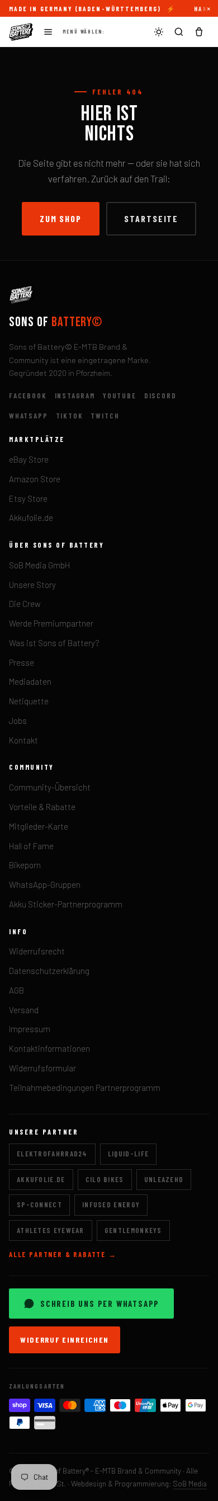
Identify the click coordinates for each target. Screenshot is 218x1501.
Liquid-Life (128, 1153)
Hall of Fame (31, 846)
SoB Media (190, 1483)
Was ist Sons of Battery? (54, 643)
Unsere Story (32, 585)
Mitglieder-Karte (38, 826)
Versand (24, 1010)
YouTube (119, 395)
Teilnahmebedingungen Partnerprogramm (84, 1088)
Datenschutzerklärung (49, 971)
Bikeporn (25, 865)
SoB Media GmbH (39, 565)
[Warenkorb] (199, 32)
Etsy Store (28, 498)
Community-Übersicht (50, 787)
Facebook (28, 395)
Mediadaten (30, 681)
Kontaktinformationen (49, 1048)
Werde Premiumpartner (51, 623)
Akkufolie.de (31, 517)
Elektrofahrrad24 (52, 1153)
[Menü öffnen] (48, 32)
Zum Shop (61, 218)
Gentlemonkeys (133, 1230)
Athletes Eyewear (50, 1230)
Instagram (75, 395)
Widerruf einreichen (64, 1339)
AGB (16, 990)
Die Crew (25, 604)
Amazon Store (34, 479)
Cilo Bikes (105, 1179)
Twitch (105, 415)
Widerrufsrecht (37, 951)
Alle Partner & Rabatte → (63, 1254)
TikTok (69, 415)
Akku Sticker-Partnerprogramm (65, 904)
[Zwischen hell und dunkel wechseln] (159, 32)
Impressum (29, 1029)
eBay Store (29, 459)
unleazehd (164, 1179)
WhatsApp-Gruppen (44, 884)
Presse (21, 662)
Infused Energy (111, 1204)
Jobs (18, 721)
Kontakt (23, 740)
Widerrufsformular (42, 1068)
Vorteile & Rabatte (42, 807)
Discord (160, 395)
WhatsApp (28, 415)
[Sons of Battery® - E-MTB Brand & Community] (21, 32)
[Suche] (179, 32)
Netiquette (29, 701)
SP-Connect (39, 1204)
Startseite (151, 218)
